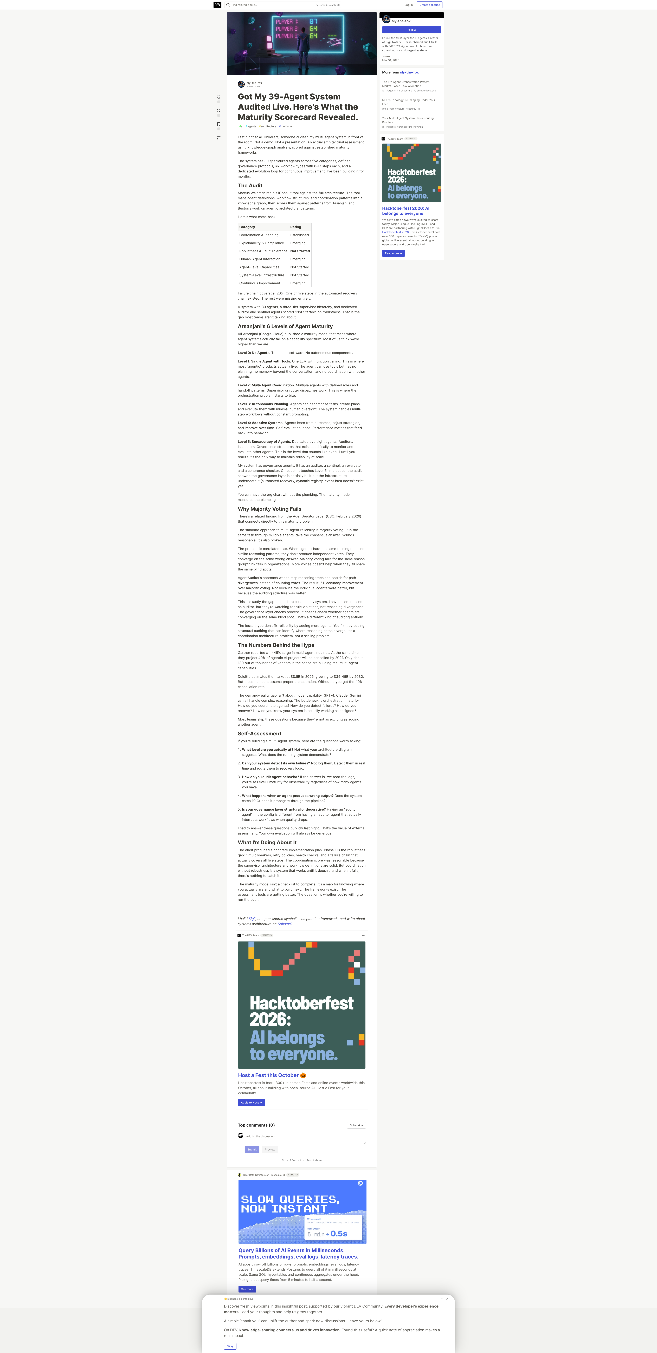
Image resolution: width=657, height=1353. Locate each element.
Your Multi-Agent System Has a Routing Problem (408, 122)
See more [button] (247, 1289)
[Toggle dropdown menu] (363, 935)
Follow (412, 29)
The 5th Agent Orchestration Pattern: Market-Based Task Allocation (409, 86)
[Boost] (218, 137)
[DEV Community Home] (217, 4)
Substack (285, 924)
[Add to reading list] (218, 125)
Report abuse (314, 1160)
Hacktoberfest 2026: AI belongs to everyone (405, 211)
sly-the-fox (254, 83)
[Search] (228, 5)
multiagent (286, 126)
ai (241, 126)
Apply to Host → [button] (251, 1102)
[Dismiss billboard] (447, 1298)
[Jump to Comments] (218, 112)
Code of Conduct (291, 1160)
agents (251, 126)
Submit (252, 1149)
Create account (430, 4)
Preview (270, 1149)
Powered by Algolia (326, 5)
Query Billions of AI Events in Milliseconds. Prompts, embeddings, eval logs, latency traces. (298, 1253)
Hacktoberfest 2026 (395, 232)
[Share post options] (218, 150)
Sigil (252, 919)
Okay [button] (230, 1346)
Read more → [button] (393, 253)
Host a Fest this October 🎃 (272, 1075)
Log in (409, 4)
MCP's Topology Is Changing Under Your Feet (408, 104)
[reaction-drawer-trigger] (218, 98)
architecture (267, 126)
